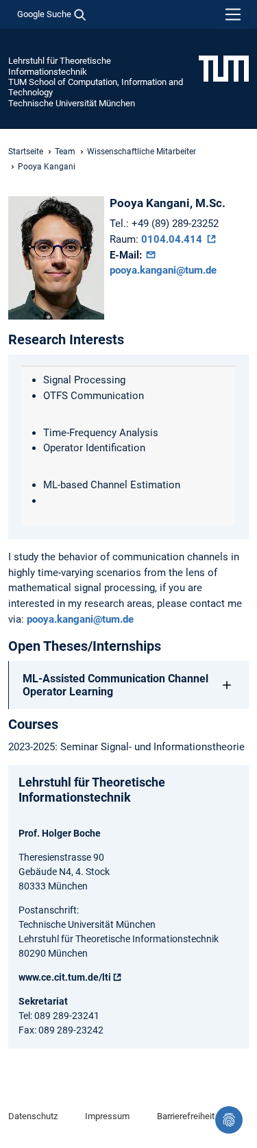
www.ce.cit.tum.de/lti (65, 977)
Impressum (107, 1116)
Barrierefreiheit (186, 1116)
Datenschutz (33, 1116)
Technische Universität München (71, 103)
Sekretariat (43, 1001)
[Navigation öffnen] (233, 14)
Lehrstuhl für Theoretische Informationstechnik (59, 66)
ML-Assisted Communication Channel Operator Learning (115, 685)
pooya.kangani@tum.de (80, 619)
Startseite (25, 151)
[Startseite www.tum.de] (224, 68)
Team (65, 151)
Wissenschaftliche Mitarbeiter (141, 151)
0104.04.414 (173, 239)
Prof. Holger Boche (60, 833)
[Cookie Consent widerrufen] (229, 1120)
